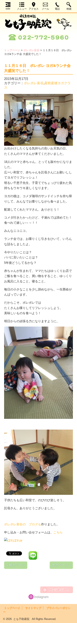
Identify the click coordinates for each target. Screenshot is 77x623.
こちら (58, 532)
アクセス (34, 8)
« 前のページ (15, 565)
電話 (57, 8)
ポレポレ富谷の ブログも (22, 524)
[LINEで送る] (33, 553)
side (8, 8)
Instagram (41, 597)
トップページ (12, 50)
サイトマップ (33, 608)
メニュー (22, 8)
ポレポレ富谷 (31, 50)
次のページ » (61, 565)
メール (45, 8)
